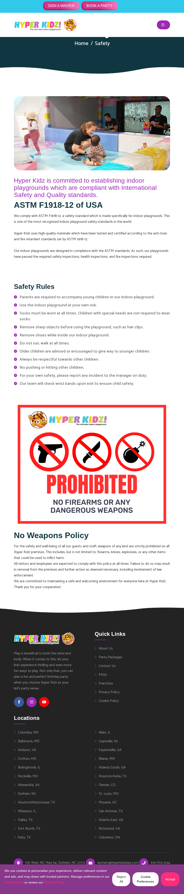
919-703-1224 (160, 863)
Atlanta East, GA (111, 820)
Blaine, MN (107, 759)
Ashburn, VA (27, 750)
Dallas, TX (25, 820)
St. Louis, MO (109, 794)
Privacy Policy (109, 692)
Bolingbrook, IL (29, 767)
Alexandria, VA (28, 785)
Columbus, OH (109, 837)
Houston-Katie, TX (112, 776)
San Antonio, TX (111, 811)
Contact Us (107, 666)
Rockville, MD (28, 776)
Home (81, 43)
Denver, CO (107, 785)
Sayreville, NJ (108, 741)
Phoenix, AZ (107, 802)
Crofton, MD (27, 759)
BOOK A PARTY (99, 6)
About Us (106, 648)
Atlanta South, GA (112, 767)
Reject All (121, 879)
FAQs (103, 675)
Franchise (106, 683)
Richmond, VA (109, 829)
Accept (170, 879)
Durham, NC (27, 794)
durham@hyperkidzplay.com (118, 863)
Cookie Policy (109, 701)
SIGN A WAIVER (61, 6)
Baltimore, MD (28, 741)
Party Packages (110, 657)
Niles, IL (105, 732)
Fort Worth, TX (29, 829)
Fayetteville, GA (110, 750)
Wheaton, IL (27, 811)
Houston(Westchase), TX (36, 802)
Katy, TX (24, 837)
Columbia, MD (28, 732)
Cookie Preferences (145, 879)
